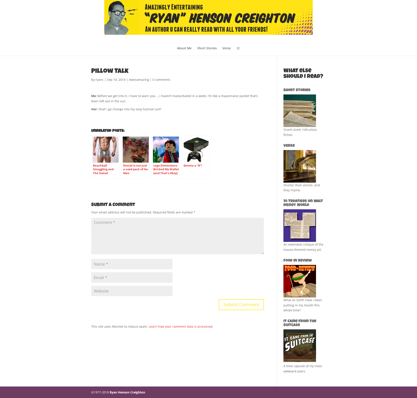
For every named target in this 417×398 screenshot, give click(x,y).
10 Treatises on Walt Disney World (303, 203)
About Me (184, 48)
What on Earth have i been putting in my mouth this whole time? (302, 305)
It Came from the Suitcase (299, 323)
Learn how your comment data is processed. (181, 326)
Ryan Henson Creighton (127, 392)
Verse (226, 48)
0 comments (161, 80)
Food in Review (297, 261)
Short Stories (207, 48)
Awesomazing (139, 80)
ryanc (100, 80)
